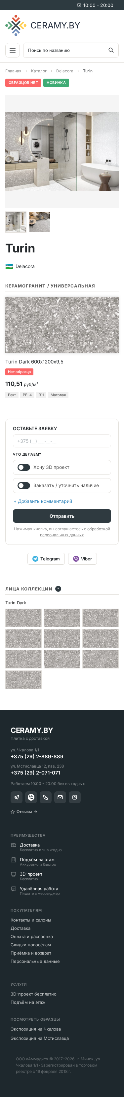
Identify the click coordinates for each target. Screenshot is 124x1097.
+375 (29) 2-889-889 (37, 756)
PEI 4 (27, 395)
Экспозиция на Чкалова (36, 1029)
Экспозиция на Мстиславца (40, 1038)
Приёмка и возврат (31, 953)
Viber (86, 558)
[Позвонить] (46, 797)
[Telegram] (16, 797)
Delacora (64, 70)
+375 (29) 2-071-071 (35, 773)
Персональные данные (35, 961)
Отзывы (24, 811)
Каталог (39, 70)
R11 (41, 395)
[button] (15, 222)
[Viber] (31, 797)
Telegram (50, 558)
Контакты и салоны (31, 920)
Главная (13, 70)
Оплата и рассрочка (32, 936)
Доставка (20, 928)
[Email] (60, 797)
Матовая (58, 395)
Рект (12, 395)
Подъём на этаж (28, 1002)
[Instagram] (75, 797)
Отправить (62, 516)
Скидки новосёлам (31, 944)
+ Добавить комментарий (43, 501)
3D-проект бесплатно (34, 994)
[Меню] (12, 50)
